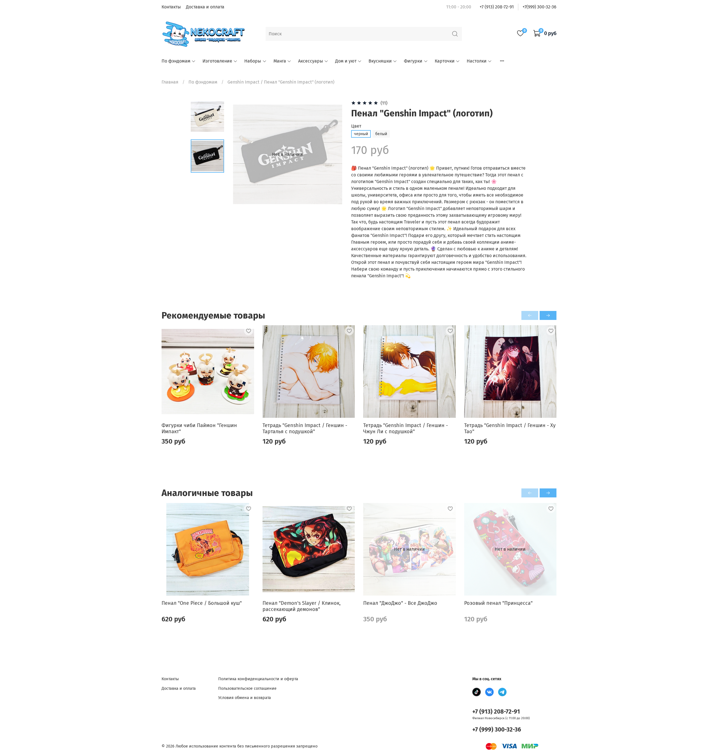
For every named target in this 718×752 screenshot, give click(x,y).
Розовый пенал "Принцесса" (498, 603)
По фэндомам (176, 61)
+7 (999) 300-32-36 (496, 729)
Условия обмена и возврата (244, 697)
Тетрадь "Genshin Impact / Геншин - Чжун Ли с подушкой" (405, 428)
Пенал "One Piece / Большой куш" (202, 603)
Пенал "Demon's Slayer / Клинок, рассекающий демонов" (301, 606)
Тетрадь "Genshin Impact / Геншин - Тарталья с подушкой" (305, 428)
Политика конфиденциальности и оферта (258, 679)
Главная (170, 82)
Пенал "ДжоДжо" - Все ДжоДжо (400, 603)
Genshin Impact (243, 82)
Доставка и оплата (205, 7)
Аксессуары (310, 61)
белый (381, 134)
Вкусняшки (380, 61)
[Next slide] (331, 154)
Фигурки (413, 61)
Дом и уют (345, 61)
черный (361, 134)
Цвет (356, 126)
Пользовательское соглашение (247, 688)
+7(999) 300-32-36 (539, 7)
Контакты (171, 7)
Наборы (252, 61)
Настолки (477, 61)
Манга (279, 61)
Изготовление (217, 61)
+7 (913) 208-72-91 (497, 7)
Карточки (445, 61)
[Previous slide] (244, 154)
